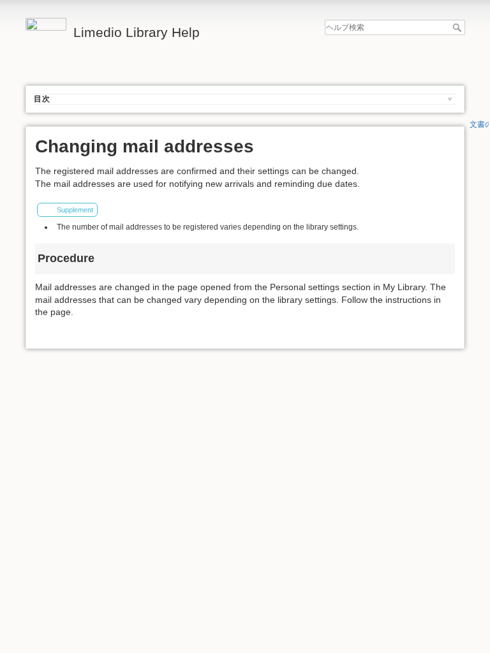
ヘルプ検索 (458, 27)
